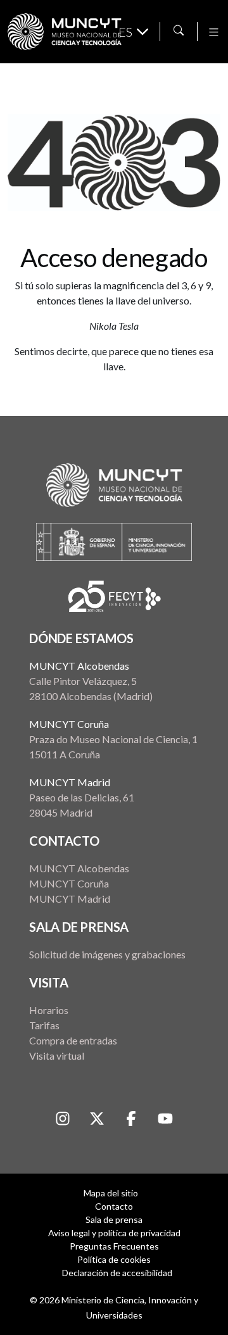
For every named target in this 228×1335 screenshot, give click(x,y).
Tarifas (44, 1025)
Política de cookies (114, 1259)
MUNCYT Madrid (69, 782)
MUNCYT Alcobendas (79, 666)
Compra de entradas (73, 1040)
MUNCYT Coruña (69, 724)
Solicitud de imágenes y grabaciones (107, 954)
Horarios (48, 1010)
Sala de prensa (114, 1219)
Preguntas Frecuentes (114, 1246)
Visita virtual (56, 1056)
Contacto (114, 1206)
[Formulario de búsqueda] (178, 30)
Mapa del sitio (111, 1193)
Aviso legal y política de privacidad (114, 1232)
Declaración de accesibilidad (117, 1272)
